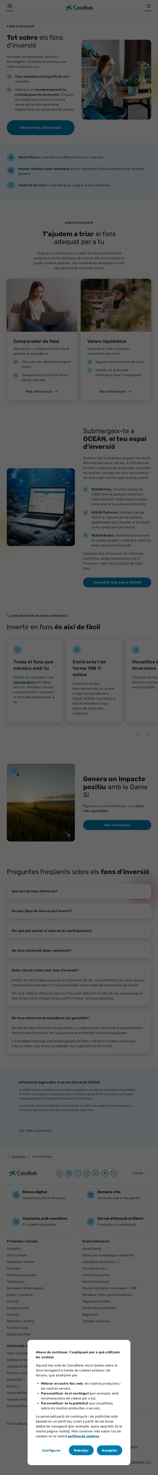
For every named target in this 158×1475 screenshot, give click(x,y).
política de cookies (83, 1436)
